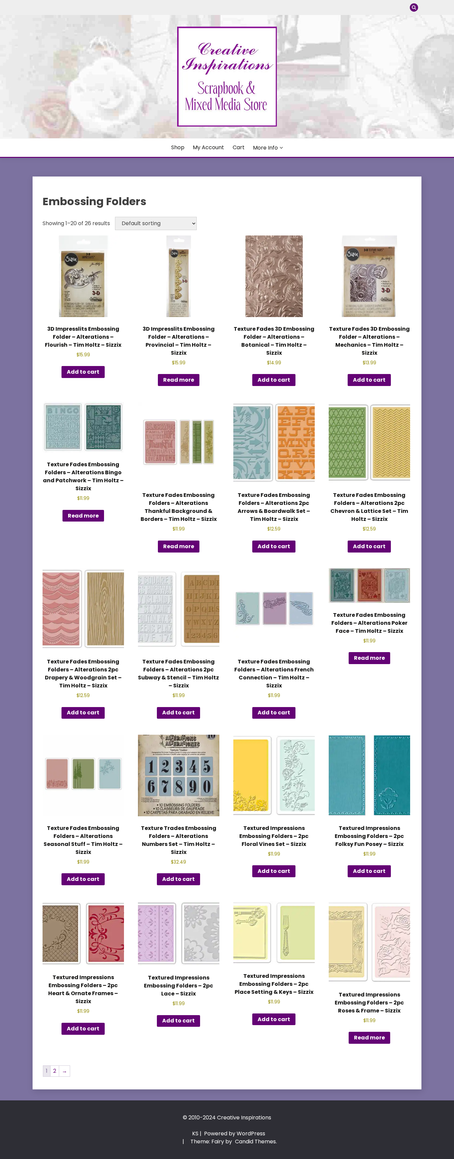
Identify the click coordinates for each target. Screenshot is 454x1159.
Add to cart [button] (83, 372)
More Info (265, 148)
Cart (239, 147)
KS (195, 1133)
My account (208, 147)
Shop (177, 147)
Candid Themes (255, 1141)
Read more (178, 380)
